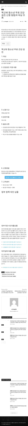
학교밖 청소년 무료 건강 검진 (10, 272)
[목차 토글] (7, 44)
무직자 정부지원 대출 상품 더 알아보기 (12, 244)
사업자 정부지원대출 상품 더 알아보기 (12, 242)
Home (2, 6)
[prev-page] (2, 342)
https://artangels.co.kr (14, 311)
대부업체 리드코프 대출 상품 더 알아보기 (13, 267)
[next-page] (5, 342)
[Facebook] (7, 25)
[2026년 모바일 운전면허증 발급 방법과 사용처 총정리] (5, 407)
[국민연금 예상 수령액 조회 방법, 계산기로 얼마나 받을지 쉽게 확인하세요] (5, 323)
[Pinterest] (14, 25)
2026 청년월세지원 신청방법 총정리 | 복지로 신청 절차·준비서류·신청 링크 (18, 329)
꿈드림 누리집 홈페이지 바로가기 (14, 177)
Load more (13, 413)
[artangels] (2, 21)
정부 (6, 6)
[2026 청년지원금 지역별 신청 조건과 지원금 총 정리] (5, 337)
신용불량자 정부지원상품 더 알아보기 (12, 247)
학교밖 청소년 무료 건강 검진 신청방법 (9, 276)
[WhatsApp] (17, 25)
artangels (6, 21)
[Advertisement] (14, 93)
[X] (10, 25)
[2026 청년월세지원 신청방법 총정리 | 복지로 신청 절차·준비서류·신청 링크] (5, 330)
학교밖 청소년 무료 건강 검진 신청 (8, 274)
